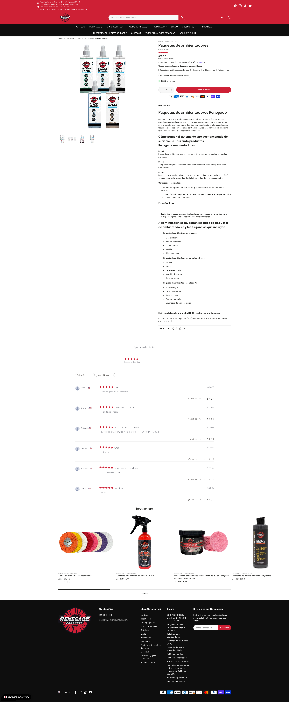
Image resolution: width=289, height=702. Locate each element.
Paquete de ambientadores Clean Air (175, 75)
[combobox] (85, 375)
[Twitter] (173, 329)
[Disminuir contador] (161, 90)
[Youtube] (90, 692)
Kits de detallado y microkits (74, 38)
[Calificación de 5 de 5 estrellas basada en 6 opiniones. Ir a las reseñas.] (163, 52)
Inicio (60, 38)
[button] (147, 17)
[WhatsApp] (180, 329)
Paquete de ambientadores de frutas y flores (211, 70)
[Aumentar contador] (172, 90)
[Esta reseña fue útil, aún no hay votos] (207, 398)
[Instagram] (240, 5)
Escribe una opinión (160, 360)
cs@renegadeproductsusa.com (113, 620)
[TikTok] (245, 5)
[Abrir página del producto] (86, 542)
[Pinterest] (176, 329)
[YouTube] (250, 5)
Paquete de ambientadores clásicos (174, 70)
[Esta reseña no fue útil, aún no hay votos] (211, 398)
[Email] (184, 329)
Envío (159, 58)
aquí (170, 321)
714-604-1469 (105, 615)
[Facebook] (235, 5)
